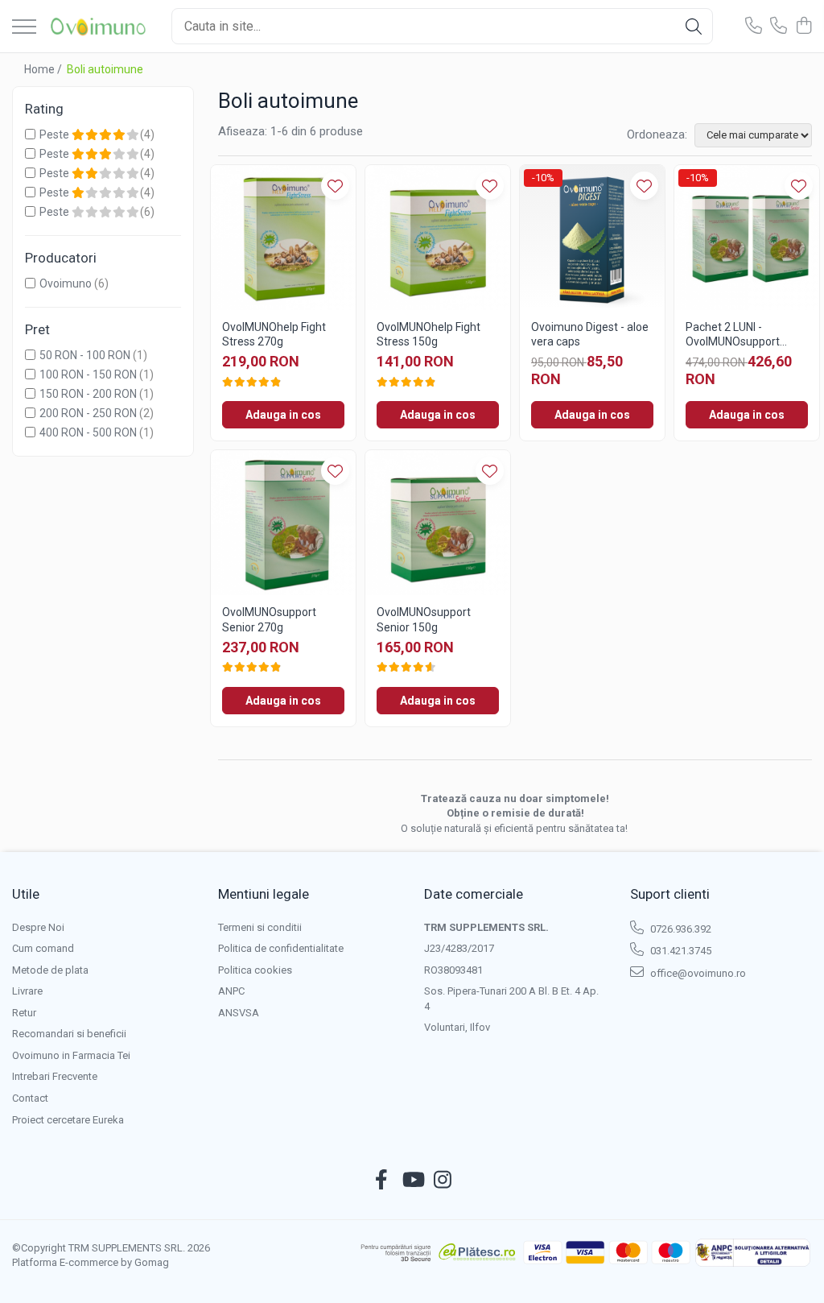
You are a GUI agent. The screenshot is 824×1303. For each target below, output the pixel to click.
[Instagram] (443, 1180)
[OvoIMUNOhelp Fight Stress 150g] (437, 237)
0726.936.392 (679, 929)
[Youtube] (412, 1180)
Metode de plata (50, 970)
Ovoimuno (65, 283)
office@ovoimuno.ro (697, 973)
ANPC (231, 991)
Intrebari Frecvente (54, 1076)
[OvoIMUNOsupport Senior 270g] (283, 522)
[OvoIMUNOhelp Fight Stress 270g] (283, 237)
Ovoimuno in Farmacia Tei (71, 1055)
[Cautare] (693, 26)
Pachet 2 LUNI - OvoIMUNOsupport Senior (733, 335)
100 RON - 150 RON (88, 374)
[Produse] (24, 28)
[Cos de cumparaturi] (803, 26)
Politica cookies (255, 970)
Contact (30, 1098)
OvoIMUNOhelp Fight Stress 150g (428, 334)
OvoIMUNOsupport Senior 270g (269, 619)
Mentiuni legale (263, 894)
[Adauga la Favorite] (335, 186)
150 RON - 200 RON (88, 393)
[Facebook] (382, 1180)
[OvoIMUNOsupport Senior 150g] (437, 522)
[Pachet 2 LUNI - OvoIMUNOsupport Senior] (746, 237)
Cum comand (43, 948)
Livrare (27, 991)
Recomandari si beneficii (69, 1034)
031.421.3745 (679, 951)
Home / (44, 69)
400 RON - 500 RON (88, 432)
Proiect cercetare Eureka (68, 1120)
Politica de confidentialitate (281, 948)
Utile (25, 894)
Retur (24, 1013)
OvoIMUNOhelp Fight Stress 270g (274, 334)
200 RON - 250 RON (88, 413)
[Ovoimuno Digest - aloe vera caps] (592, 237)
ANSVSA (238, 1013)
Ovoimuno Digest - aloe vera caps (590, 334)
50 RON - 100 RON (84, 355)
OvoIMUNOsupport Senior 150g (424, 619)
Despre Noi (38, 927)
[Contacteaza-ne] (753, 26)
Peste (55, 134)
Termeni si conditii (260, 927)
